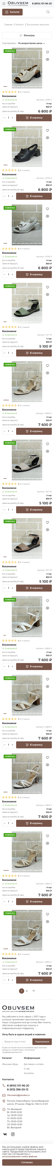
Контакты (29, 1073)
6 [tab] (27, 86)
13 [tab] (40, 635)
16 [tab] (49, 635)
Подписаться (42, 1041)
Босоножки (9, 96)
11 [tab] (49, 86)
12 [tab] (49, 478)
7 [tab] (31, 86)
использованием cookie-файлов (19, 1156)
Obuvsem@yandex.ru (18, 1095)
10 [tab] (44, 86)
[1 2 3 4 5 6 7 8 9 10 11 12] (27, 460)
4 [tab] (18, 86)
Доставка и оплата (33, 1064)
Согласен (27, 1162)
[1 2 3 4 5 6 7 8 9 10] (27, 146)
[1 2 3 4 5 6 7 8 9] (27, 930)
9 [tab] (40, 86)
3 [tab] (14, 86)
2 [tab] (9, 86)
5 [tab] (22, 86)
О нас (27, 1068)
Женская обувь (10, 1064)
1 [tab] (5, 86)
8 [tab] (35, 86)
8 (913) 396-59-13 (17, 1089)
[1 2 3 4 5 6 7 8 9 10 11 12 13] (27, 303)
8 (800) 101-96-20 (18, 1085)
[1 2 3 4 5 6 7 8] (27, 381)
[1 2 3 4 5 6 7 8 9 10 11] (27, 68)
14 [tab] (43, 635)
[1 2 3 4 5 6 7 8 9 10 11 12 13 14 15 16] (27, 616)
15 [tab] (46, 635)
